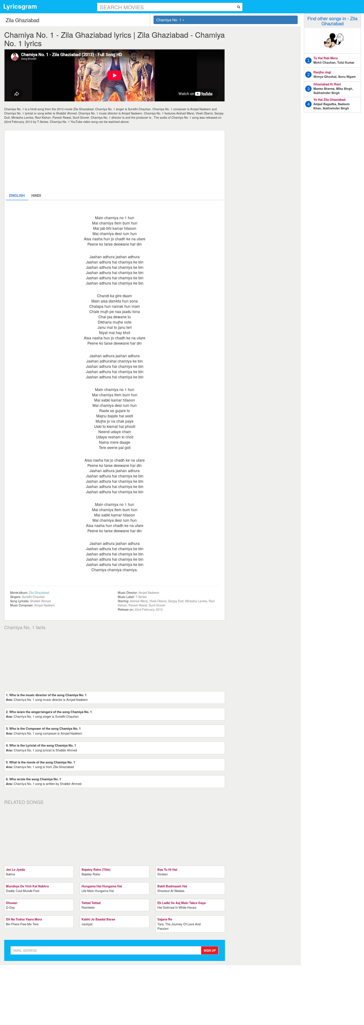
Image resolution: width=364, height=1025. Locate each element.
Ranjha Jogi (322, 72)
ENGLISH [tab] (17, 195)
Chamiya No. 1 (169, 19)
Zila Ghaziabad (39, 592)
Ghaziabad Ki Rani (327, 84)
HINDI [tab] (36, 195)
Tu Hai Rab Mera (325, 58)
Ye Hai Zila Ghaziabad (329, 99)
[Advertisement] (114, 161)
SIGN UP (210, 950)
